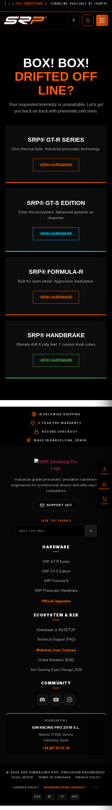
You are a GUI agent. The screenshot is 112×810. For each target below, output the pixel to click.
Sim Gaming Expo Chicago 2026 (56, 670)
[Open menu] (102, 20)
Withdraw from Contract (56, 650)
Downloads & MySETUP (56, 630)
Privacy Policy (88, 777)
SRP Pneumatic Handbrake (56, 591)
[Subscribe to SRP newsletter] (91, 530)
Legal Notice (22, 777)
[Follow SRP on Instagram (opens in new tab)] (69, 699)
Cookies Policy (26, 787)
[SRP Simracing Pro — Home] (56, 465)
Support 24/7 (59, 505)
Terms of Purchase (54, 777)
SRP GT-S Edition (56, 571)
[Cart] (88, 20)
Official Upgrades (56, 601)
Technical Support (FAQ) (56, 639)
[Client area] (73, 20)
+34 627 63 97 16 (56, 748)
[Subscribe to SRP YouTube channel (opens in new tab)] (56, 699)
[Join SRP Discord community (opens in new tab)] (42, 699)
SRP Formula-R (56, 581)
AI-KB (95, 787)
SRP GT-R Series (56, 562)
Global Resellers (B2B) (56, 660)
